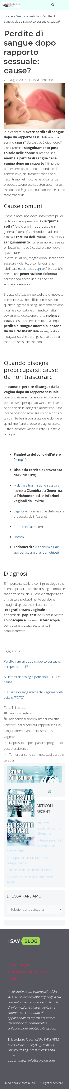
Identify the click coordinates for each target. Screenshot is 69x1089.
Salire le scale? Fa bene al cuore (29, 870)
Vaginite (19, 511)
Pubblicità (14, 978)
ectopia (20, 459)
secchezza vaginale (32, 268)
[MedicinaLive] (11, 5)
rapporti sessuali (50, 725)
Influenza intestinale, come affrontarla (48, 828)
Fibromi (19, 537)
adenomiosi (17, 719)
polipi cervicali (27, 725)
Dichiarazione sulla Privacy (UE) (29, 971)
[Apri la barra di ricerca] (53, 5)
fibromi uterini (37, 719)
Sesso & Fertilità (27, 16)
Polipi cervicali (24, 526)
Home (8, 16)
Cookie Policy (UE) (20, 965)
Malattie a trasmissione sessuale (36, 485)
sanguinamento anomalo (21, 730)
